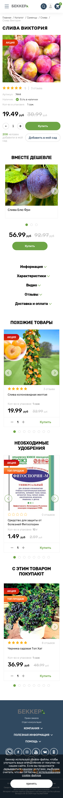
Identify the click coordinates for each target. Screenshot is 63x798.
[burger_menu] (7, 6)
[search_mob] (44, 6)
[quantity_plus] (23, 422)
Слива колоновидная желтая (27, 394)
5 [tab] (34, 431)
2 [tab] (31, 224)
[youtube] (36, 752)
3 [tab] (36, 224)
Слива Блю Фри (19, 210)
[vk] (45, 752)
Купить (43, 126)
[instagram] (27, 752)
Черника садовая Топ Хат (25, 648)
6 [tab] (39, 431)
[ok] (54, 752)
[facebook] (18, 752)
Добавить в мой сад (43, 137)
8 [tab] (48, 431)
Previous (8, 191)
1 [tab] (26, 224)
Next (54, 191)
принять (31, 783)
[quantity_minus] (12, 422)
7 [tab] (44, 431)
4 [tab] (29, 431)
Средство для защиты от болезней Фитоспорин (25, 522)
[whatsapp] (9, 752)
